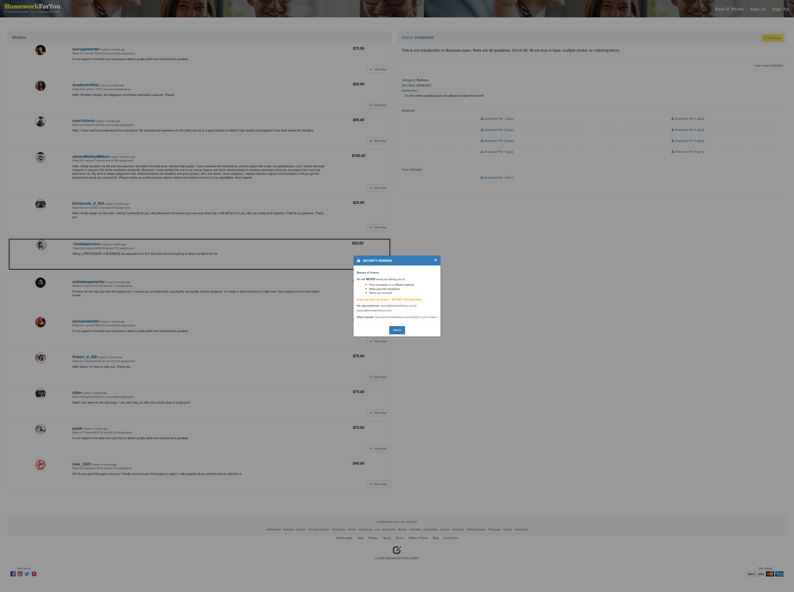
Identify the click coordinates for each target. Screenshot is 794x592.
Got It (397, 330)
